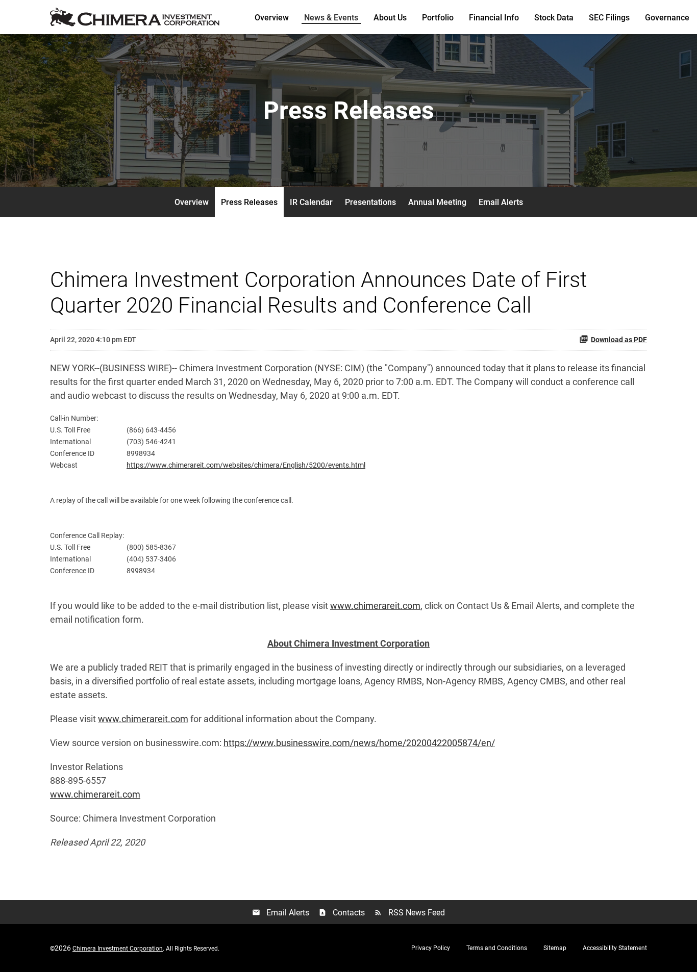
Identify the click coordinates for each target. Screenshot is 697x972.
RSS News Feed (409, 912)
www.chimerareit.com (375, 605)
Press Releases (249, 202)
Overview (272, 17)
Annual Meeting (437, 202)
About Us (390, 17)
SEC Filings (609, 17)
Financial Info (494, 17)
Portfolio (438, 17)
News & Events (331, 17)
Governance (667, 17)
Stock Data (554, 17)
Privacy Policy (430, 948)
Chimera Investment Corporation (117, 948)
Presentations (370, 202)
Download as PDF (619, 340)
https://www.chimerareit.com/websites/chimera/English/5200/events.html (246, 465)
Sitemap (554, 948)
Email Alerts (501, 202)
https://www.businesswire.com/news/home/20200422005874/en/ (359, 742)
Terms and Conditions (496, 948)
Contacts (341, 912)
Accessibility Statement (615, 948)
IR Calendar (311, 202)
